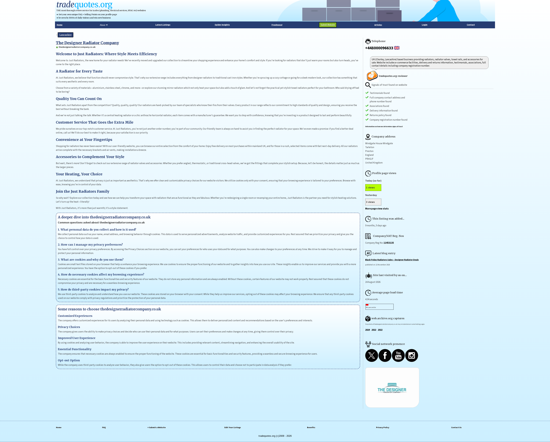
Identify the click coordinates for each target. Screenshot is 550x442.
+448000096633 (379, 48)
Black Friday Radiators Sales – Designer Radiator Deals (392, 259)
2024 (367, 329)
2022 (374, 329)
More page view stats (377, 208)
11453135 (389, 243)
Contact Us (456, 427)
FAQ (104, 427)
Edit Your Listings (232, 427)
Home (58, 427)
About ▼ (104, 25)
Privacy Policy (382, 427)
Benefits (311, 427)
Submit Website (328, 24)
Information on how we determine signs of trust (384, 126)
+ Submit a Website (157, 427)
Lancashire (65, 34)
